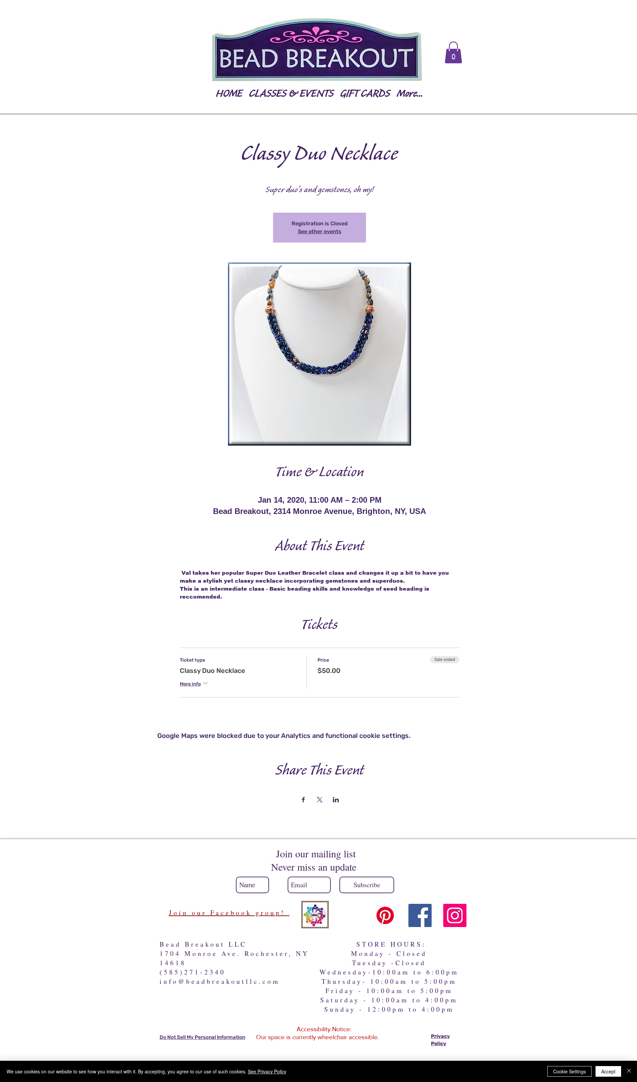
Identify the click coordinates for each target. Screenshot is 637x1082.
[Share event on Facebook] (303, 799)
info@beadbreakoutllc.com (220, 981)
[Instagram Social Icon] (454, 915)
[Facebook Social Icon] (420, 915)
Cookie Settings (569, 1071)
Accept (608, 1071)
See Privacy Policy (267, 1071)
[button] (453, 52)
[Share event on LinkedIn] (336, 799)
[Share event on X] (320, 799)
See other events (319, 231)
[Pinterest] (385, 915)
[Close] (629, 1071)
